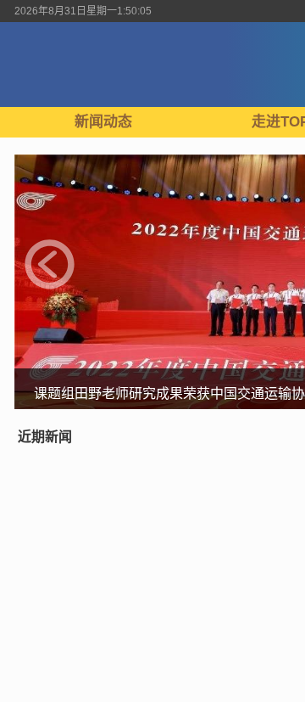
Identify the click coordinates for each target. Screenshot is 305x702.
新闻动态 (103, 122)
